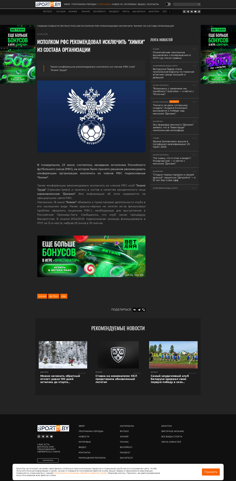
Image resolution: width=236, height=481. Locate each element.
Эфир (67, 4)
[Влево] (39, 12)
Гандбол (114, 11)
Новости (117, 4)
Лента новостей (171, 442)
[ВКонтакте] (134, 310)
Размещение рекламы (92, 458)
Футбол (47, 11)
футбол (53, 296)
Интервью (130, 4)
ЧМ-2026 (60, 11)
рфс (63, 296)
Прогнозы (104, 4)
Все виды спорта (171, 436)
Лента (125, 11)
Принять (210, 472)
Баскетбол (139, 11)
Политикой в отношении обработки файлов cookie (80, 473)
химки (42, 296)
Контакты (153, 4)
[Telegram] (139, 310)
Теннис (85, 11)
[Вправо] (170, 12)
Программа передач (84, 4)
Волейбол (99, 11)
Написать (48, 460)
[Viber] (143, 310)
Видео (142, 4)
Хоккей (73, 11)
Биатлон (154, 11)
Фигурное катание (172, 431)
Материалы (127, 426)
